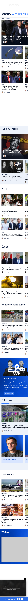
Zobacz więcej (9, 393)
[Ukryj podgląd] (25, 579)
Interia (2, 18)
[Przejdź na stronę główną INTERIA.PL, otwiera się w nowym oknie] (6, 14)
